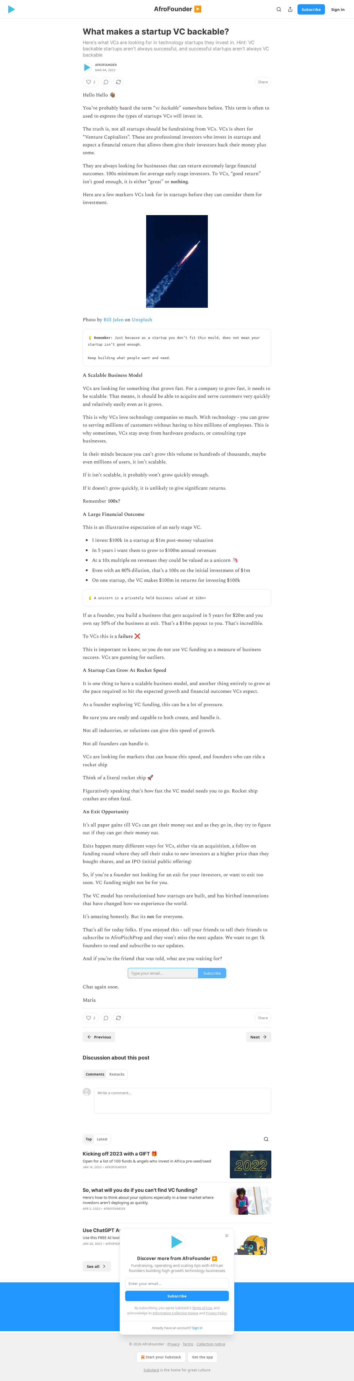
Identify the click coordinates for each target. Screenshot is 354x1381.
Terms (188, 1344)
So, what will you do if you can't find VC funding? (140, 1190)
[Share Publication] (290, 9)
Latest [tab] (102, 1139)
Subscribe (311, 9)
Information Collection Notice (175, 1313)
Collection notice (210, 1344)
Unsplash (142, 320)
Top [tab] (89, 1139)
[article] (177, 1164)
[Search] (279, 9)
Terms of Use (202, 1307)
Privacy (173, 1344)
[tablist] (105, 1074)
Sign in (338, 9)
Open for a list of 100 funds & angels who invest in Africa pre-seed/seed (147, 1161)
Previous (102, 1037)
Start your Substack (163, 1357)
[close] (227, 1236)
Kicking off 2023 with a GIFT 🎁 (120, 1154)
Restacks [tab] (116, 1074)
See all (93, 1266)
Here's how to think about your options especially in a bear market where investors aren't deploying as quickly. (148, 1200)
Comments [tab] (95, 1074)
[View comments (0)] (106, 82)
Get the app (202, 1357)
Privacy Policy (216, 1313)
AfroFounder (106, 65)
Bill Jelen (113, 320)
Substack (151, 1370)
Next (255, 1037)
